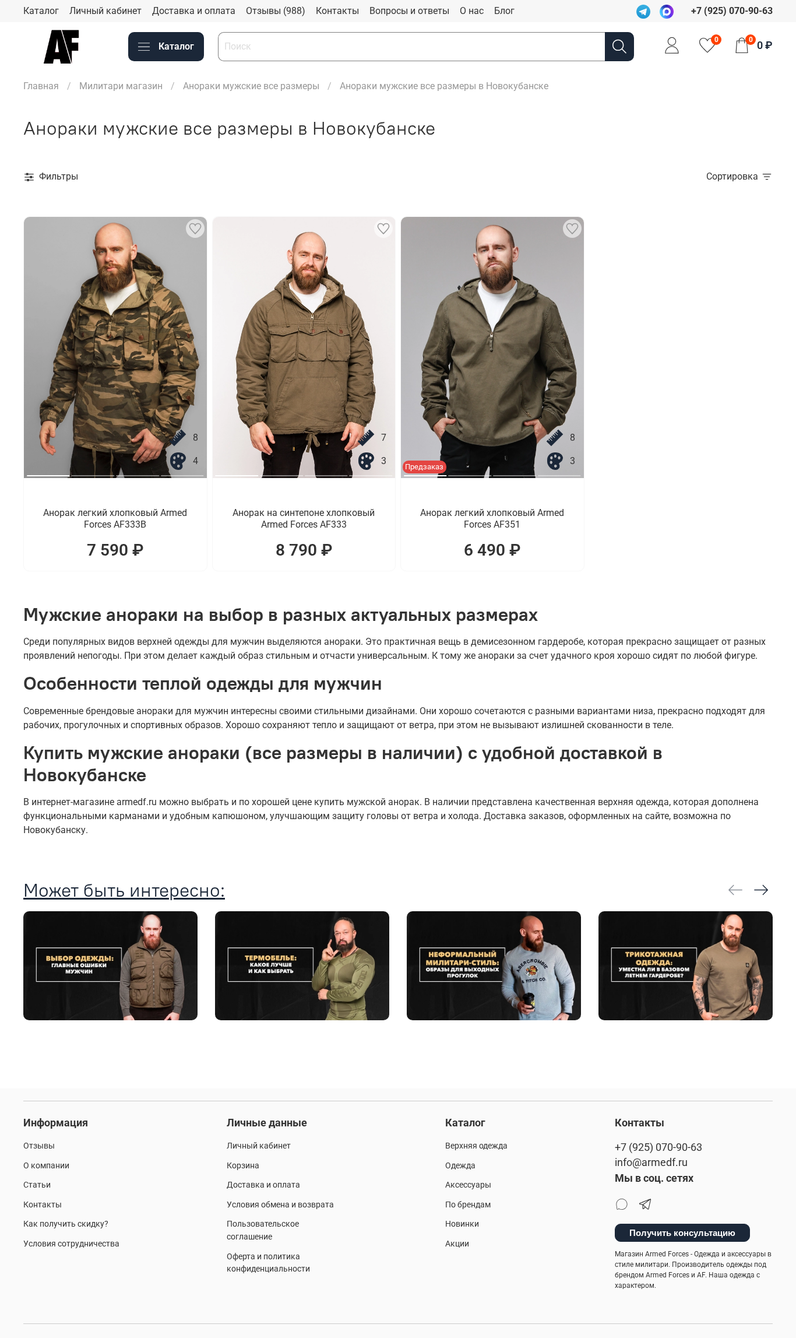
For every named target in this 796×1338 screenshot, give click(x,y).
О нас (472, 10)
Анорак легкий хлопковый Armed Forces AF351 (492, 518)
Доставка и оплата (193, 10)
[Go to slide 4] (182, 471)
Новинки (462, 1224)
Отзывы (39, 1146)
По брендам (468, 1205)
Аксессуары (468, 1185)
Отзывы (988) (275, 10)
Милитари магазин (121, 86)
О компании (46, 1166)
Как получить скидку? (65, 1224)
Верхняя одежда (476, 1146)
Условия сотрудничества (71, 1244)
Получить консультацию (682, 1233)
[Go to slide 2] (93, 471)
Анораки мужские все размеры (251, 86)
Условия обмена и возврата (280, 1205)
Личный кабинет (105, 10)
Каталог (41, 10)
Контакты (337, 10)
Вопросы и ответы (409, 10)
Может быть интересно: (124, 890)
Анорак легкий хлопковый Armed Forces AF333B (115, 518)
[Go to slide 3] (137, 471)
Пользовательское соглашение (263, 1230)
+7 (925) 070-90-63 (658, 1147)
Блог (504, 10)
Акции (457, 1244)
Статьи (37, 1185)
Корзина (243, 1166)
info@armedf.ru (651, 1162)
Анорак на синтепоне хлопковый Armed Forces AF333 (304, 518)
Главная (41, 86)
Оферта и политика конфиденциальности (268, 1263)
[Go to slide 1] (48, 471)
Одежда (460, 1166)
